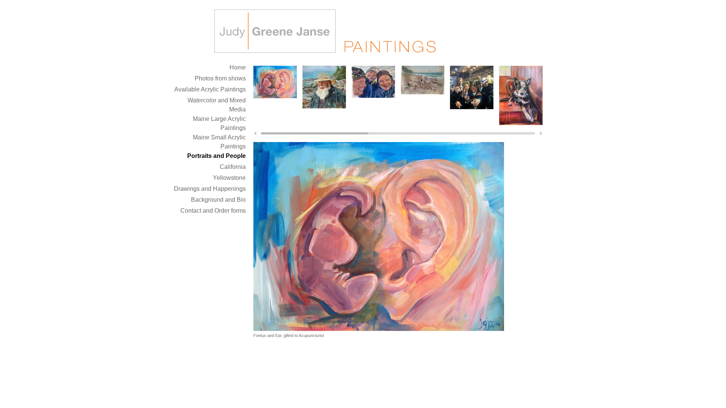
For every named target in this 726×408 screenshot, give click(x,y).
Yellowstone (229, 178)
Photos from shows (220, 78)
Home (238, 67)
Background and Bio (218, 199)
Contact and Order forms (213, 210)
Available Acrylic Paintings (210, 89)
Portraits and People (216, 156)
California (233, 167)
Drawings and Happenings (210, 188)
